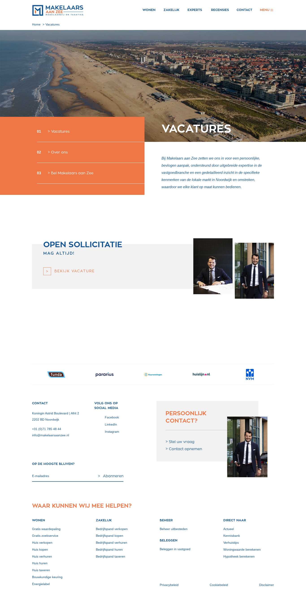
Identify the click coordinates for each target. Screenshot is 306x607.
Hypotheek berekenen (239, 556)
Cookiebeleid (219, 585)
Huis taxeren (41, 570)
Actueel (228, 529)
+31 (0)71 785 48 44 (46, 429)
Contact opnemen (185, 449)
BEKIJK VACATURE (74, 271)
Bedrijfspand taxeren (110, 556)
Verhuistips (231, 542)
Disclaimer (266, 585)
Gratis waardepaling (46, 529)
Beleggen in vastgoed (175, 549)
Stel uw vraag (181, 442)
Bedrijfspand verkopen (112, 529)
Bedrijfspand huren (109, 549)
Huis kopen (40, 549)
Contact (244, 9)
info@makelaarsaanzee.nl (50, 435)
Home (36, 24)
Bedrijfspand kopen (109, 535)
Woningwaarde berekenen (242, 549)
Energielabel (41, 584)
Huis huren (39, 563)
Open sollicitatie (82, 245)
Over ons (59, 152)
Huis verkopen (42, 542)
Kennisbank (231, 535)
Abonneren (113, 476)
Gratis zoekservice (45, 535)
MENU (267, 9)
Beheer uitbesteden (173, 529)
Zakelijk (171, 9)
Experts (194, 9)
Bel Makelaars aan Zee (72, 173)
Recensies (220, 9)
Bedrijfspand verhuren (111, 542)
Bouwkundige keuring (47, 577)
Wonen (148, 9)
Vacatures (52, 24)
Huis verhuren (42, 556)
